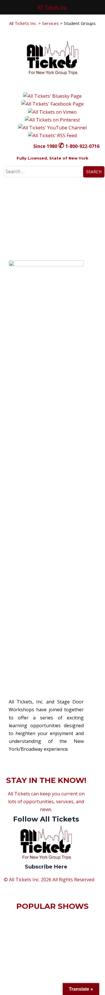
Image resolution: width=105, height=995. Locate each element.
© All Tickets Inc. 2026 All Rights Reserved (49, 879)
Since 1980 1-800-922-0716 (66, 146)
